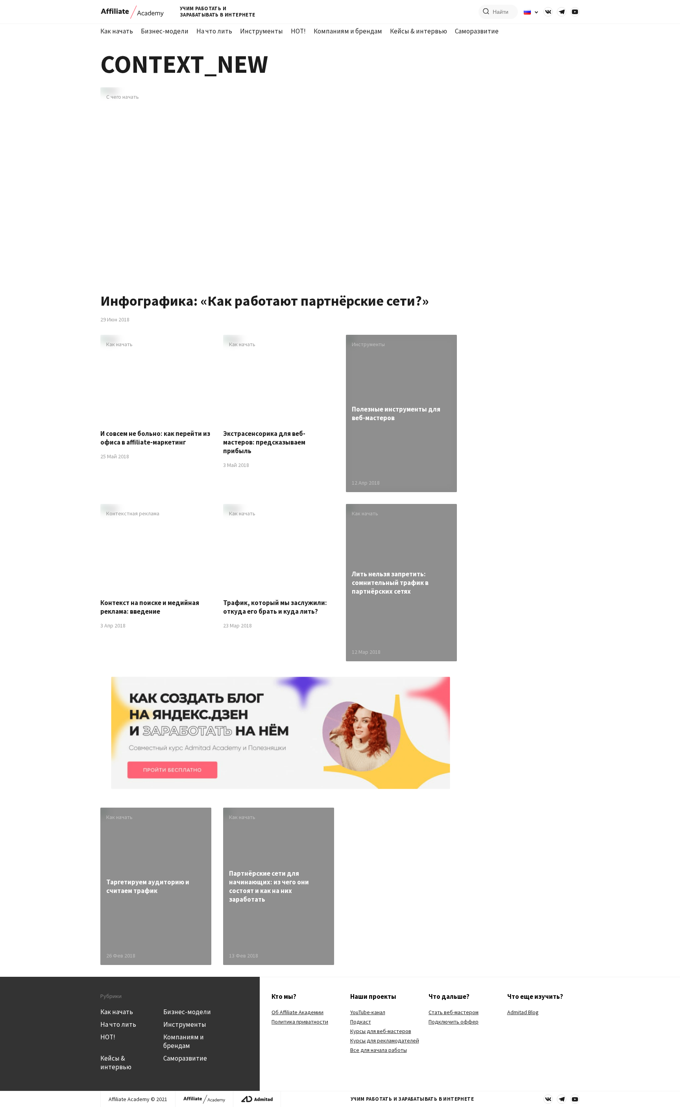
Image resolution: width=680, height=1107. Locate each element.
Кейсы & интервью (418, 31)
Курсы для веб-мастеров (380, 1031)
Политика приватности (300, 1021)
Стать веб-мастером (454, 1012)
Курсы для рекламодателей (384, 1040)
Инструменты (261, 31)
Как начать (116, 31)
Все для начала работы (378, 1049)
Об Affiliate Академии (297, 1012)
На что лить (214, 31)
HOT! (298, 31)
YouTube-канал (367, 1012)
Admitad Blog (523, 1012)
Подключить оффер (454, 1021)
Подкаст (360, 1021)
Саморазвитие (477, 31)
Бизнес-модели (164, 31)
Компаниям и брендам (348, 31)
